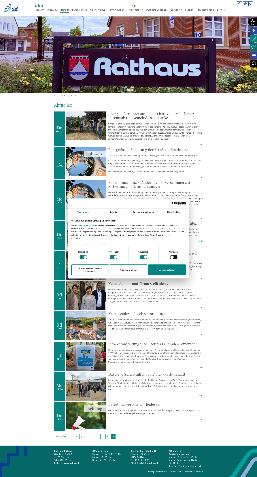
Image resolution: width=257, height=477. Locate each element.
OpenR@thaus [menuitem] (97, 9)
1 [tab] (125, 90)
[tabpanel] (128, 46)
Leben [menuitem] (39, 5)
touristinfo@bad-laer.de (148, 463)
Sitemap (173, 472)
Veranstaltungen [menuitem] (205, 9)
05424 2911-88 (142, 460)
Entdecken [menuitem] (176, 9)
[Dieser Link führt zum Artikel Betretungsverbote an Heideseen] (86, 416)
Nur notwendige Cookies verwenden (90, 270)
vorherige (61, 436)
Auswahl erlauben (128, 270)
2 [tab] (128, 90)
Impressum (199, 472)
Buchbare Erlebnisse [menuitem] (157, 9)
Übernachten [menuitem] (136, 9)
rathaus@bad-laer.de (70, 463)
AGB (179, 472)
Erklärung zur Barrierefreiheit (157, 472)
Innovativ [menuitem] (52, 9)
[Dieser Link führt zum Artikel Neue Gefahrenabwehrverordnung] (86, 325)
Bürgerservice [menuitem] (79, 9)
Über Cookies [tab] (173, 212)
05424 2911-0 (65, 460)
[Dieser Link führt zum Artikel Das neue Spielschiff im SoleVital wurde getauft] (86, 386)
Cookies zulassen (167, 270)
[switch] (113, 257)
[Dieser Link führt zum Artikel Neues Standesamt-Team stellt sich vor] (86, 295)
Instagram (253, 38)
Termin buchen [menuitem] (116, 9)
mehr (200, 144)
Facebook (253, 30)
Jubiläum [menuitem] (39, 9)
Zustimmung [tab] (83, 212)
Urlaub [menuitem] (133, 5)
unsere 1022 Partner (86, 225)
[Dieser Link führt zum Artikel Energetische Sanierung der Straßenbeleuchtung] (86, 161)
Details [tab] (113, 212)
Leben (56, 96)
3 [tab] (132, 90)
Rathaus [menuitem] (64, 9)
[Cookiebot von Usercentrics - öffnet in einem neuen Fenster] (174, 203)
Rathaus (65, 96)
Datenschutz (188, 472)
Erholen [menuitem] (189, 9)
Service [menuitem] (221, 9)
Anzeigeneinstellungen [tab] (143, 212)
